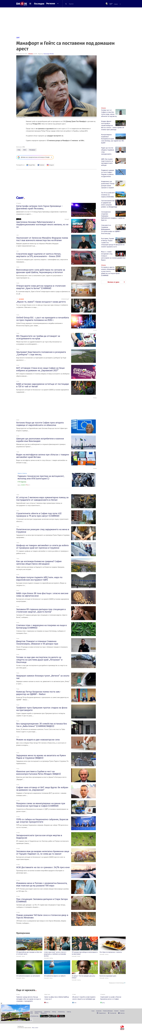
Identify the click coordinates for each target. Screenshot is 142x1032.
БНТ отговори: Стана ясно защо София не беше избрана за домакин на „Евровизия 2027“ (40, 369)
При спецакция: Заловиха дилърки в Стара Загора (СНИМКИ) (42, 900)
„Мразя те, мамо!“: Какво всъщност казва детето (41, 302)
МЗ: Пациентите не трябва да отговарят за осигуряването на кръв (38, 337)
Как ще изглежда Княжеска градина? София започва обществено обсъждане (39, 562)
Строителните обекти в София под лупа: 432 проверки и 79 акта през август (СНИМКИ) (38, 514)
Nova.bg (36, 1013)
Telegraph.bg (43, 1013)
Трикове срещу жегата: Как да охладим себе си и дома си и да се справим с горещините (28, 999)
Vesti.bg (31, 1013)
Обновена (30, 53)
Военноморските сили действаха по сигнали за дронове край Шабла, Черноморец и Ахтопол (40, 271)
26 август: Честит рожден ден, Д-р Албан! (83, 977)
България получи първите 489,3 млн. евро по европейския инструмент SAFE (39, 578)
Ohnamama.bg (61, 1011)
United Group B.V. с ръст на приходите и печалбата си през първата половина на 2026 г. (42, 318)
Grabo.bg (69, 1011)
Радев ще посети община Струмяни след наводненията (107, 151)
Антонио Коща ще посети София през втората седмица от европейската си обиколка (40, 423)
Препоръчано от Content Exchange (116, 982)
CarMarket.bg (47, 1011)
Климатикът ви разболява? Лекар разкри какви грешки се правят (107, 184)
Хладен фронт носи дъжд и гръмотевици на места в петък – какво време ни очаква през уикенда (112, 125)
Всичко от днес (113, 282)
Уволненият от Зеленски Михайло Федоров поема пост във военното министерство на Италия (42, 239)
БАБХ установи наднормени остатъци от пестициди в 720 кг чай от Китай (42, 385)
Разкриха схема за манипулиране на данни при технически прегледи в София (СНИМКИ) (40, 804)
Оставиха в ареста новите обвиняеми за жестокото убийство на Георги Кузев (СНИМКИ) (110, 271)
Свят (20, 198)
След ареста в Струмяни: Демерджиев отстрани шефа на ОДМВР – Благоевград (111, 229)
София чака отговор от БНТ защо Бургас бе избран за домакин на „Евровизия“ (42, 788)
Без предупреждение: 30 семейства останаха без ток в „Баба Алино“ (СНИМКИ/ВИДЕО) (41, 724)
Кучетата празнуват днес (108, 976)
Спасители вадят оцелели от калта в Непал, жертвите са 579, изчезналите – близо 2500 (38, 255)
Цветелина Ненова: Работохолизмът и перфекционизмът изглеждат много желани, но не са (42, 224)
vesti (75, 1002)
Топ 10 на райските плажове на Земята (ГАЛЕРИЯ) (108, 195)
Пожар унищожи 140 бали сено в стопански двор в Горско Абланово (42, 916)
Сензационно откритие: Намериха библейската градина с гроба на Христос (112, 216)
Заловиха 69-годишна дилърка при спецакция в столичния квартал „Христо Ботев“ (41, 610)
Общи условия (35, 1027)
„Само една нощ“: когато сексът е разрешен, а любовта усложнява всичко (55, 954)
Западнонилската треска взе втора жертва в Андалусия (39, 836)
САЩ (19, 150)
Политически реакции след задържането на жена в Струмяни (42, 530)
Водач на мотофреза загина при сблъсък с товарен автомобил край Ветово (42, 455)
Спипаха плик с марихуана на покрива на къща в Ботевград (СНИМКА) (41, 626)
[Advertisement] (56, 181)
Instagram (51, 165)
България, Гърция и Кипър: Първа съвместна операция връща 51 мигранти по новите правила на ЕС (112, 243)
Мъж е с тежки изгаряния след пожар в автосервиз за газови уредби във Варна (113, 256)
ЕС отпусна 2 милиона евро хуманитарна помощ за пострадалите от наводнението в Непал (42, 498)
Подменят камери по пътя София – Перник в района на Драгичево (107, 173)
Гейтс (24, 150)
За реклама (98, 1010)
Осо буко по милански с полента (111, 952)
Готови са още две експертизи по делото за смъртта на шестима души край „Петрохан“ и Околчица (39, 659)
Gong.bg (31, 1011)
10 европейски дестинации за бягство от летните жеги (29, 953)
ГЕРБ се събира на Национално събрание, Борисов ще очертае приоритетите (42, 820)
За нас (93, 1010)
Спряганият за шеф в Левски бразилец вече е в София (110, 998)
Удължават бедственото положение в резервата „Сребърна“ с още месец (41, 353)
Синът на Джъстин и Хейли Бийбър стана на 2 (56, 998)
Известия (122, 1013)
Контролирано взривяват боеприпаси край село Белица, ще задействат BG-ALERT (112, 139)
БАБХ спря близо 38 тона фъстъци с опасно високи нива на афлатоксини (42, 594)
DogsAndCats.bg (38, 1011)
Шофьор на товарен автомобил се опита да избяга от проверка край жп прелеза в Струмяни (42, 546)
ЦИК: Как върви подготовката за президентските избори (107, 162)
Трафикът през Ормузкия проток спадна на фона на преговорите (41, 708)
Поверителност (102, 1013)
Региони (50, 3)
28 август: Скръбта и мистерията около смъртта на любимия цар (83, 998)
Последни (39, 3)
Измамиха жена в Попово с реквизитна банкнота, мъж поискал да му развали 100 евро (41, 884)
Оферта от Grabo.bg (21, 473)
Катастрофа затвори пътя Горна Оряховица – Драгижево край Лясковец (39, 207)
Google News (32, 165)
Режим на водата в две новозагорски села (38, 739)
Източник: (19, 147)
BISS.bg (54, 1011)
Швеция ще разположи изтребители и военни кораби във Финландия (40, 439)
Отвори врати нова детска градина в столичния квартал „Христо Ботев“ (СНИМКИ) (41, 287)
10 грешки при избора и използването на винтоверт (85, 953)
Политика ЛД (113, 1013)
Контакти (116, 1010)
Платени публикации (108, 1010)
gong (103, 1002)
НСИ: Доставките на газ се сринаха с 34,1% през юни (43, 867)
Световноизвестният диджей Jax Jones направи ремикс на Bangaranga (109, 204)
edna (47, 1002)
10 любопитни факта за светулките (28, 976)
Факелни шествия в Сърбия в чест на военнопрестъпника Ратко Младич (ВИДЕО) (38, 772)
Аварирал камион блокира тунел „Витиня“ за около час (42, 676)
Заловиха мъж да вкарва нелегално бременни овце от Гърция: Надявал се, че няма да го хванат (42, 852)
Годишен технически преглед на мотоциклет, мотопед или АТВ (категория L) (41, 477)
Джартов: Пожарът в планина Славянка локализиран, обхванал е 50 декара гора (37, 642)
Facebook (42, 165)
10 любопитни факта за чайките (55, 976)
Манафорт (32, 150)
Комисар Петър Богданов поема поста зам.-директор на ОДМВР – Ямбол (38, 692)
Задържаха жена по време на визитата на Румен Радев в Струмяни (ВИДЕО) (41, 756)
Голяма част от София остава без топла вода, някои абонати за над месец (109, 113)
